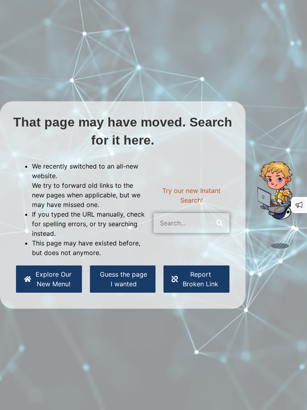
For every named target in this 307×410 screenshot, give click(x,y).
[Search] (219, 223)
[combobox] (181, 223)
